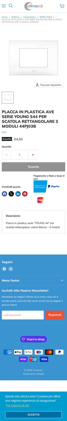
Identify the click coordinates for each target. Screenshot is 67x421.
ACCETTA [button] (33, 414)
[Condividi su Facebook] (4, 193)
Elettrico (15, 17)
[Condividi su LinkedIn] (18, 193)
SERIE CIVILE (45, 17)
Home (5, 17)
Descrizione (13, 216)
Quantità (6, 147)
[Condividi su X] (11, 193)
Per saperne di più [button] (17, 405)
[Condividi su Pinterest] (25, 193)
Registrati (54, 315)
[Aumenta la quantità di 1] (33, 154)
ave (4, 132)
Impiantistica (29, 17)
